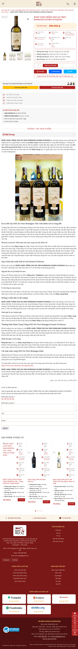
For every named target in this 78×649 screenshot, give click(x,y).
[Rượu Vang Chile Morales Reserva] (34, 460)
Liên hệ (58, 533)
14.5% (20, 471)
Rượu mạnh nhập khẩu (58, 570)
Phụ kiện (58, 581)
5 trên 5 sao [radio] (13, 399)
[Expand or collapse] (74, 134)
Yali (69, 465)
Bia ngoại (58, 578)
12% (52, 40)
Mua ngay (21, 499)
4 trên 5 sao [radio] (10, 399)
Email (3, 420)
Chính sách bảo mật (20, 570)
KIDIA (20, 465)
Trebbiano (53, 33)
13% (70, 471)
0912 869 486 (22, 553)
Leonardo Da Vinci (40, 39)
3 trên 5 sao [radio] (8, 399)
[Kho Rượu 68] (39, 4)
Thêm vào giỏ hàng (50, 65)
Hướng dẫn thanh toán (19, 578)
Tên (2, 413)
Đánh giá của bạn (8, 397)
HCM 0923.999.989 (20, 87)
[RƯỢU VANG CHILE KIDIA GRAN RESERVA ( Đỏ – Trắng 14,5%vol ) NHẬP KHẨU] (9, 449)
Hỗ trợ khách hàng (19, 581)
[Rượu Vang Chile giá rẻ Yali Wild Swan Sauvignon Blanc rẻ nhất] (59, 460)
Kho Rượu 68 (5, 10)
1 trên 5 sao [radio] (2, 399)
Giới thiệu (58, 530)
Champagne (58, 575)
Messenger (56, 71)
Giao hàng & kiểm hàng (20, 573)
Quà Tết (58, 584)
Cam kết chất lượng (58, 538)
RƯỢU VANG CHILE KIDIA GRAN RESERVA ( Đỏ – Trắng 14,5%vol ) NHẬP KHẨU (13, 481)
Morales (45, 465)
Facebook (6, 560)
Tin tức (58, 536)
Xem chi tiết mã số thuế (49, 639)
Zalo (71, 71)
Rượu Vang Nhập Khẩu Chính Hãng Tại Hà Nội (25, 10)
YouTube (14, 560)
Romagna (53, 46)
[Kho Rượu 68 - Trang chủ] (19, 530)
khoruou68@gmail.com (22, 555)
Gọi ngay (41, 71)
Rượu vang (58, 573)
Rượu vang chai (40, 44)
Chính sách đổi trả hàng (20, 575)
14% (45, 471)
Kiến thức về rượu (58, 541)
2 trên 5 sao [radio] (5, 399)
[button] (35, 510)
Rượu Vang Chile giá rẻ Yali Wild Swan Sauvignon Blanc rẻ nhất (64, 481)
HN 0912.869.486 (57, 87)
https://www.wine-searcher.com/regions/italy (17, 365)
